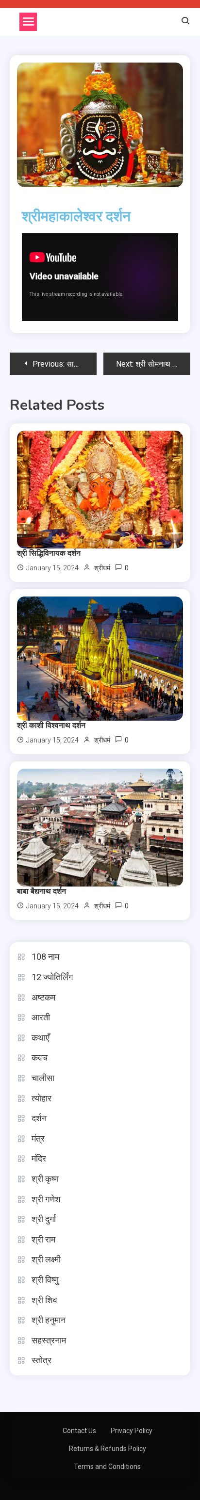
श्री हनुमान (49, 1320)
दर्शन (39, 1118)
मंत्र (38, 1138)
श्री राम (43, 1239)
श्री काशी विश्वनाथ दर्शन (51, 725)
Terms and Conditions (107, 1466)
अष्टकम (43, 997)
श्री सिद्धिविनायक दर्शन (49, 553)
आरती (41, 1017)
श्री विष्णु (45, 1279)
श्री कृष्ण (45, 1179)
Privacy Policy (131, 1431)
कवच (40, 1057)
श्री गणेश (46, 1199)
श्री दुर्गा (44, 1219)
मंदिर (39, 1158)
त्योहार (41, 1098)
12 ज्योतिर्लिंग (52, 977)
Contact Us (79, 1431)
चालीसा (43, 1078)
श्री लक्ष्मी (46, 1259)
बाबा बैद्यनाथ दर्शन (41, 891)
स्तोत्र (41, 1360)
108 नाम (45, 957)
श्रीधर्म (102, 568)
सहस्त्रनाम (49, 1340)
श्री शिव (44, 1300)
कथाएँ (41, 1037)
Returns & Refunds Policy (107, 1448)
